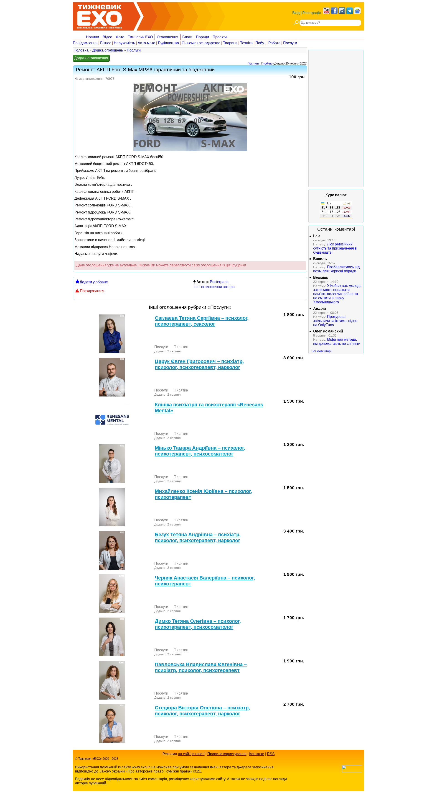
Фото (120, 37)
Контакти (256, 754)
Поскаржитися (92, 291)
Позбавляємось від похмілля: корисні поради (336, 269)
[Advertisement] (336, 118)
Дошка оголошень (107, 50)
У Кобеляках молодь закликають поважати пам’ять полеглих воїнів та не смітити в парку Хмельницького (337, 294)
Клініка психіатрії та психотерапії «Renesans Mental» (209, 407)
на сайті (184, 754)
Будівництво (168, 43)
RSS (271, 754)
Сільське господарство (201, 43)
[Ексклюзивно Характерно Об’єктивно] (99, 15)
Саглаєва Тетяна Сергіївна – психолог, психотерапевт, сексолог (202, 321)
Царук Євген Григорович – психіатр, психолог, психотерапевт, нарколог (199, 364)
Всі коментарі (321, 351)
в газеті (198, 754)
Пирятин (181, 347)
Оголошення (167, 37)
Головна (81, 50)
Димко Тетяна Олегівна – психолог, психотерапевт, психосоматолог (198, 624)
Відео (107, 37)
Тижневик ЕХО (140, 37)
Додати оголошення (91, 58)
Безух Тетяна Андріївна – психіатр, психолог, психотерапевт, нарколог (198, 537)
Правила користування (226, 754)
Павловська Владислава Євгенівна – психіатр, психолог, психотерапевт (201, 667)
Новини (92, 37)
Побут (260, 43)
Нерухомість (124, 43)
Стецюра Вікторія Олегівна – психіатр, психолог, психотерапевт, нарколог (202, 710)
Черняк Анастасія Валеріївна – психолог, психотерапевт (205, 581)
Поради (202, 37)
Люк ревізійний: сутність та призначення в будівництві (335, 248)
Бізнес (105, 43)
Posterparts (219, 282)
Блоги (187, 37)
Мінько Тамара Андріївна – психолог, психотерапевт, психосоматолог (200, 451)
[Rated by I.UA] (352, 771)
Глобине (266, 63)
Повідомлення (85, 43)
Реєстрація (311, 13)
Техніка (246, 43)
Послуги (290, 43)
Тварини (230, 43)
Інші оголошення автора (214, 287)
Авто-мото (146, 43)
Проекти (220, 37)
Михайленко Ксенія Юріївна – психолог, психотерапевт (203, 494)
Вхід (296, 13)
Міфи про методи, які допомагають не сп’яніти (336, 341)
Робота (274, 43)
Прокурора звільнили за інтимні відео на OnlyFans (335, 321)
